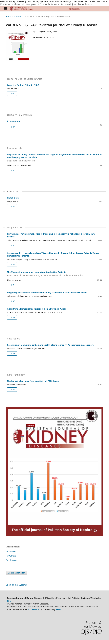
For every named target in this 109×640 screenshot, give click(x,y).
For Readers (11, 551)
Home (8, 16)
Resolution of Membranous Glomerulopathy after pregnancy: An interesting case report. (50, 345)
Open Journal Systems (16, 584)
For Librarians (11, 560)
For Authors (11, 556)
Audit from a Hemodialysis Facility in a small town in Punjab (36, 308)
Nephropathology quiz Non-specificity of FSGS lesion (33, 381)
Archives (17, 16)
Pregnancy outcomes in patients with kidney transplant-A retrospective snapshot (47, 292)
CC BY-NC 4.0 (34, 609)
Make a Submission (16, 573)
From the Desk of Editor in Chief (23, 85)
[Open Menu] (6, 8)
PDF (13, 93)
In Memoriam (13, 121)
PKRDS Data (13, 197)
